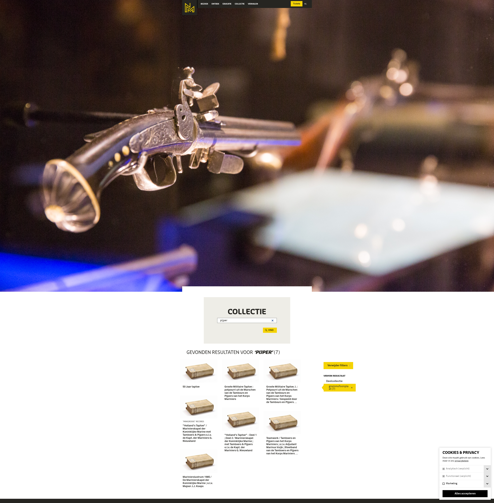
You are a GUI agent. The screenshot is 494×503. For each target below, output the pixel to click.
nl (305, 4)
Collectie (240, 4)
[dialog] (465, 474)
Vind (271, 330)
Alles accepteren (465, 493)
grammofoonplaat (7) (339, 387)
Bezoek (204, 4)
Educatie (227, 4)
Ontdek (215, 4)
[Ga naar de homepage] (189, 7)
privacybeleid (461, 461)
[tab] (487, 469)
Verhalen (253, 4)
